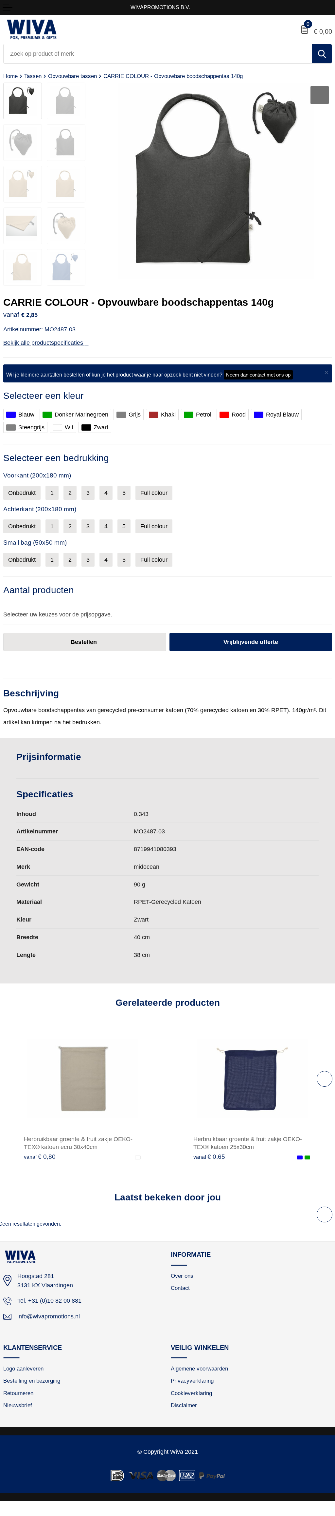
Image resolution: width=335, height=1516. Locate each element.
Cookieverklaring (191, 1393)
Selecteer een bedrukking (56, 458)
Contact (180, 1288)
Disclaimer (184, 1405)
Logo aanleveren (23, 1368)
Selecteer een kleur (43, 396)
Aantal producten (38, 590)
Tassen (33, 76)
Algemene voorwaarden (199, 1368)
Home (10, 76)
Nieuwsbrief (17, 1405)
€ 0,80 (40, 1156)
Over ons (182, 1276)
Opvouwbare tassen (72, 76)
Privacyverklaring (192, 1380)
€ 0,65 (209, 1156)
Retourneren (18, 1393)
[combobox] (158, 53)
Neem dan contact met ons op (258, 375)
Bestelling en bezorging (31, 1380)
